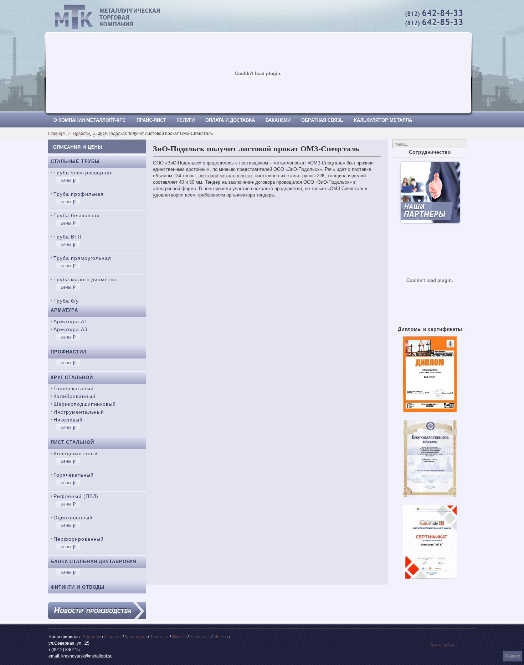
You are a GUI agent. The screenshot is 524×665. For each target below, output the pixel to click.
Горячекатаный (73, 388)
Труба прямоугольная (82, 258)
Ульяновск (200, 636)
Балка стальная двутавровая (94, 561)
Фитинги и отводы (78, 587)
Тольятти (159, 636)
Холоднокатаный (75, 453)
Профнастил (69, 352)
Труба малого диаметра (85, 279)
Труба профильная (78, 194)
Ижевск (179, 636)
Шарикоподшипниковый (84, 404)
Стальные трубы (75, 161)
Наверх (512, 656)
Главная (56, 133)
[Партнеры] (430, 223)
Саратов (113, 636)
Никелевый (68, 420)
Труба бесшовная (76, 215)
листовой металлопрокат (225, 175)
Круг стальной (72, 377)
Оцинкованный (73, 517)
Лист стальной (72, 442)
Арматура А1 (70, 321)
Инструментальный (78, 412)
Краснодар (136, 636)
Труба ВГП (67, 237)
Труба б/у (66, 301)
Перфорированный (78, 539)
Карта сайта (442, 645)
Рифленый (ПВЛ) (75, 496)
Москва (221, 636)
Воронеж (92, 636)
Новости (81, 133)
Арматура (64, 310)
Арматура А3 (70, 329)
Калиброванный (74, 396)
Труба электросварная (83, 173)
